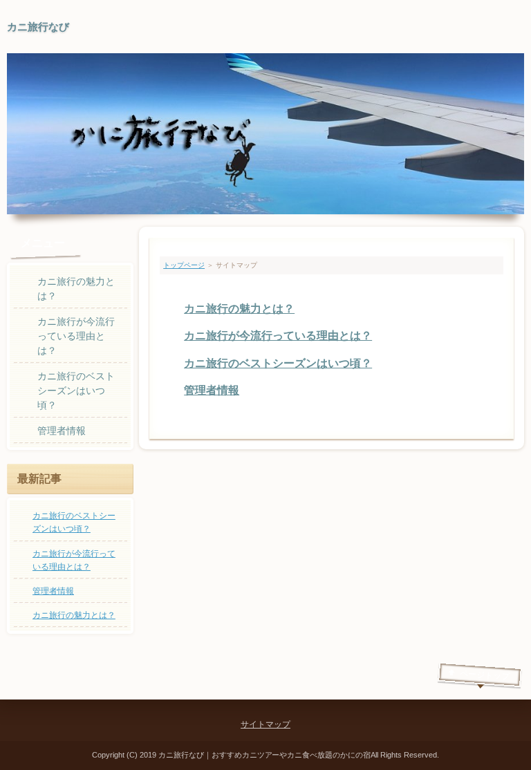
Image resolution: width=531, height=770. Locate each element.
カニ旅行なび (38, 26)
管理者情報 (211, 390)
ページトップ (485, 675)
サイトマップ (265, 724)
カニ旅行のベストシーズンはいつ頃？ (278, 363)
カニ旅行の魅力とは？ (239, 308)
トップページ (184, 265)
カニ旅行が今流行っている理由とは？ (278, 335)
